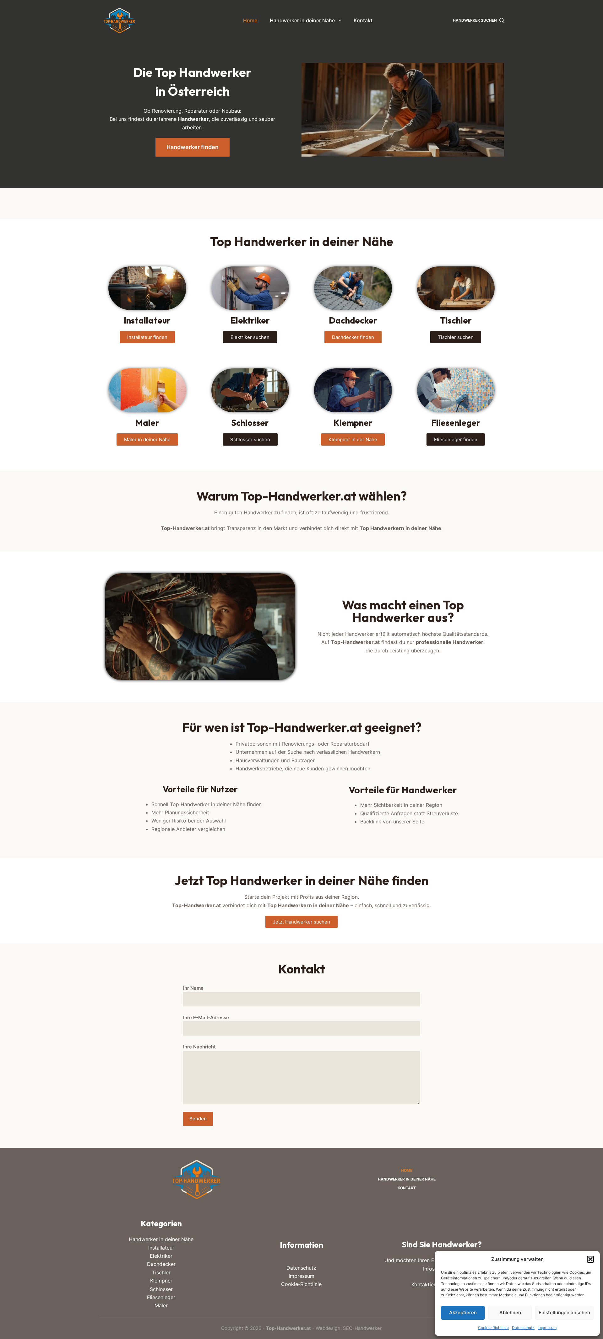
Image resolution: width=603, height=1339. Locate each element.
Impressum (547, 1327)
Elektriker (161, 1256)
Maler (161, 1305)
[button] (590, 1259)
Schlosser (161, 1289)
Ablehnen (510, 1312)
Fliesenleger (161, 1297)
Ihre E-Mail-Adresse (206, 1017)
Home (250, 20)
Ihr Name (193, 988)
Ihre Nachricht (199, 1047)
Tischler (161, 1272)
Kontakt (363, 20)
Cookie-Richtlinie (493, 1327)
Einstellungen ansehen (564, 1312)
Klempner (161, 1280)
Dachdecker (161, 1264)
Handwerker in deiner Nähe (302, 20)
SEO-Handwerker (362, 1328)
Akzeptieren (463, 1312)
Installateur (161, 1248)
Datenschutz (523, 1327)
